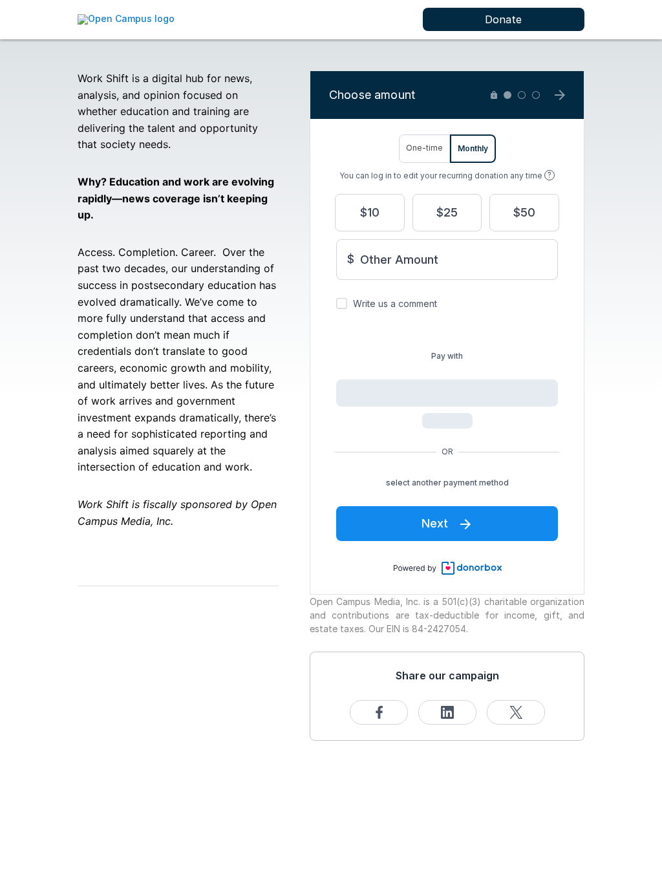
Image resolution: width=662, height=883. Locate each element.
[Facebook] (379, 712)
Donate (503, 19)
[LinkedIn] (447, 712)
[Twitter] (516, 712)
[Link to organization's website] (126, 18)
